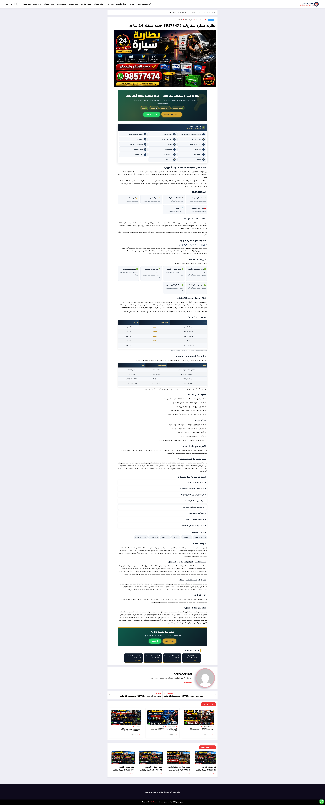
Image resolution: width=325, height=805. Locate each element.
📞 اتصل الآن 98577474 (171, 114)
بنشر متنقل (27, 4)
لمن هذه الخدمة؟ (139, 154)
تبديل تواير (110, 4)
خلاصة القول (170, 159)
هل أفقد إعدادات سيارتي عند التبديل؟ (192, 525)
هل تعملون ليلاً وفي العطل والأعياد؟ (192, 494)
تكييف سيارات (49, 4)
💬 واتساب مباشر (151, 114)
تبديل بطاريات (121, 4)
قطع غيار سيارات (164, 792)
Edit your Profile (183, 678)
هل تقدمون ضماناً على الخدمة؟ (194, 501)
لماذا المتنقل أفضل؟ (138, 139)
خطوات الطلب (199, 149)
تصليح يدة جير (61, 4)
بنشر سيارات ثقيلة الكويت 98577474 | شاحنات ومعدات (176, 768)
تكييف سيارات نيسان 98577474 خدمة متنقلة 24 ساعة (140, 696)
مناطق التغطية (140, 149)
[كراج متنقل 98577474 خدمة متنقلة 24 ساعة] (199, 717)
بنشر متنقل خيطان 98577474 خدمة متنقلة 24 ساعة (183, 696)
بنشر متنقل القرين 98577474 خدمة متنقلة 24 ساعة (204, 768)
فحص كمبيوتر (74, 4)
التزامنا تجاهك (169, 154)
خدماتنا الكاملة (169, 134)
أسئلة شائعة (199, 154)
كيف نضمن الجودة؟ (197, 144)
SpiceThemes (153, 802)
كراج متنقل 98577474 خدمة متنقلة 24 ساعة (201, 730)
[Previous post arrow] (215, 695)
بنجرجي (131, 4)
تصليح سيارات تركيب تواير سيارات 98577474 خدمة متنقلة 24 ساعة (130, 730)
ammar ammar (200, 20)
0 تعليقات (179, 20)
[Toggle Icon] (7, 4)
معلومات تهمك (198, 139)
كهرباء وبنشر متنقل (144, 4)
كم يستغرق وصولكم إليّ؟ (196, 482)
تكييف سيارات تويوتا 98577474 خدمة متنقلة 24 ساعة (164, 730)
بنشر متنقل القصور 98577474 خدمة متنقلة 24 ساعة (121, 768)
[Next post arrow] (109, 695)
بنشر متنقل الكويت (140, 537)
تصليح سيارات (86, 4)
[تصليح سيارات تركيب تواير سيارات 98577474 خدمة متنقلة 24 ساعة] (126, 717)
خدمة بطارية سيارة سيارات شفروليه (192, 134)
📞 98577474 (169, 641)
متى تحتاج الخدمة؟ (168, 139)
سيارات (211, 20)
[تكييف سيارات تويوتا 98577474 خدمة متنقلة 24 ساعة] (162, 717)
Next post (157, 693)
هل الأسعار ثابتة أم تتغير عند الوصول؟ (192, 488)
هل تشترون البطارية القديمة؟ (195, 519)
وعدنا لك (200, 159)
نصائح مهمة (170, 149)
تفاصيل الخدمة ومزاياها (137, 134)
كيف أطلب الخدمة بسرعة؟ (196, 513)
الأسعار (171, 144)
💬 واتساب (155, 641)
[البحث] (16, 4)
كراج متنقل (37, 4)
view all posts (187, 682)
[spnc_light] (11, 4)
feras (137, 727)
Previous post (168, 693)
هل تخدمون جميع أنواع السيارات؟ (193, 507)
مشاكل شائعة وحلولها (137, 144)
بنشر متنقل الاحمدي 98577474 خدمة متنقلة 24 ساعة (149, 768)
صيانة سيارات (99, 4)
